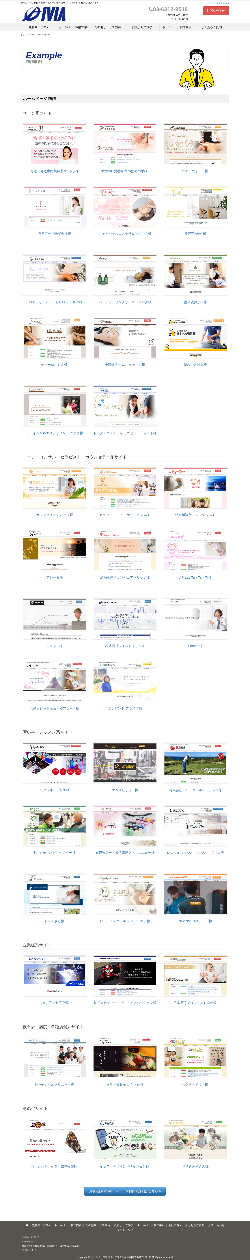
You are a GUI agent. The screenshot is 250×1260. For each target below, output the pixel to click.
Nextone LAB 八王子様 (195, 921)
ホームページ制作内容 (73, 27)
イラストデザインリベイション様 (124, 1166)
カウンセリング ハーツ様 (54, 515)
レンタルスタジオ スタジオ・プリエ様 (195, 853)
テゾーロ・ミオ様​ (54, 365)
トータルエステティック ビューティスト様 (125, 433)
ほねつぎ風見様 (195, 365)
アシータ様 (54, 577)
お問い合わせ (216, 10)
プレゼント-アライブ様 (125, 708)
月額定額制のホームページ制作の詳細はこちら (125, 1191)
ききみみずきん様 (195, 1166)
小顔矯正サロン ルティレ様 (125, 365)
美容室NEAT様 (195, 233)
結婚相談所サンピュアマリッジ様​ (125, 577)
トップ (24, 34)
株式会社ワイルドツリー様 (125, 646)
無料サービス (37, 27)
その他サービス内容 (107, 27)
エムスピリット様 (125, 790)
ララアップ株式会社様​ (54, 233)
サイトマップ (222, 3)
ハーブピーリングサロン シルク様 (125, 302)
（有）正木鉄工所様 (54, 1003)
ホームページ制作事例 (176, 27)
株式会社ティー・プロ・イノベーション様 (125, 1003)
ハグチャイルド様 (195, 1085)
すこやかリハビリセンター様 (54, 853)
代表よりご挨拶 (142, 27)
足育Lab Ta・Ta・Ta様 (195, 577)
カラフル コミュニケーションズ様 (124, 515)
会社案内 (173, 1225)
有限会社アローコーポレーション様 (195, 790)
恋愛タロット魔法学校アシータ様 (54, 708)
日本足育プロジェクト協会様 (194, 1003)
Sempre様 (195, 646)
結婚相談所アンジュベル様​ (195, 515)
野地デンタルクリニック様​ (54, 1085)
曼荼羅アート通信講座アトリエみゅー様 (125, 853)
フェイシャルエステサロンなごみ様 (125, 233)
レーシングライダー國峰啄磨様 (54, 1166)
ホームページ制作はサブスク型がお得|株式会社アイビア (121, 1257)
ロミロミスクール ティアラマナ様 (125, 921)
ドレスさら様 (54, 921)
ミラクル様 (54, 646)
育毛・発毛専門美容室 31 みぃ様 (54, 171)
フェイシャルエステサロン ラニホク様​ (54, 433)
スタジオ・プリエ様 (54, 790)
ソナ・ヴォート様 (195, 171)
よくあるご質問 (211, 27)
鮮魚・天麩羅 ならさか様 (124, 1085)
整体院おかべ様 (195, 302)
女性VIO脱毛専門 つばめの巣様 (124, 171)
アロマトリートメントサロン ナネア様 (54, 302)
